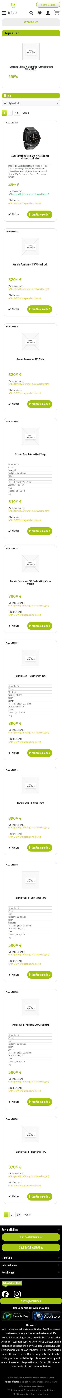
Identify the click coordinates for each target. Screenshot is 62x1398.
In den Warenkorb (38, 214)
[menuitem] (9, 12)
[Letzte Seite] (17, 113)
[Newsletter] (31, 1284)
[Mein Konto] (48, 12)
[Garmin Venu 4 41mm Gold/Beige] (30, 436)
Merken (15, 214)
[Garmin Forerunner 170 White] (30, 341)
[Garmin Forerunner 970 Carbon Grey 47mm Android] (30, 563)
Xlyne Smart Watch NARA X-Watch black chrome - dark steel (30, 157)
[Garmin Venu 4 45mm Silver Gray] (30, 880)
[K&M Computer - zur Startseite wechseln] (12, 5)
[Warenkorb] (56, 12)
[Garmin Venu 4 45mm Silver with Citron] (30, 1007)
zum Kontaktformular (31, 1237)
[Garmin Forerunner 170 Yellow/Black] (30, 246)
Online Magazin (48, 4)
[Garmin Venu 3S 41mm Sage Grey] (30, 1134)
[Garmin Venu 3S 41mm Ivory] (30, 785)
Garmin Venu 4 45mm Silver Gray (30, 898)
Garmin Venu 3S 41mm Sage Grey (30, 1152)
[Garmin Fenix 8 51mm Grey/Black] (30, 658)
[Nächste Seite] (10, 113)
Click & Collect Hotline (31, 1247)
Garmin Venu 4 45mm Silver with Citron (30, 1025)
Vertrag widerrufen (31, 1301)
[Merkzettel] (39, 12)
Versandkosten (12, 1381)
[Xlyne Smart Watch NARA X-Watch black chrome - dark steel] (30, 138)
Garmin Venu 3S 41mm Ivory (30, 803)
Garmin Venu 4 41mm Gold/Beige (30, 454)
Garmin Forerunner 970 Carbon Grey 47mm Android (30, 583)
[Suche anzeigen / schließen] (31, 12)
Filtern (7, 95)
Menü (12, 13)
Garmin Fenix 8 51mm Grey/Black (30, 676)
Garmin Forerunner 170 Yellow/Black (30, 264)
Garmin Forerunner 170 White (30, 359)
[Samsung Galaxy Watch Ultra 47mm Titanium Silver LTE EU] (31, 52)
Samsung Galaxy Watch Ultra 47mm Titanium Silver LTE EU (31, 68)
